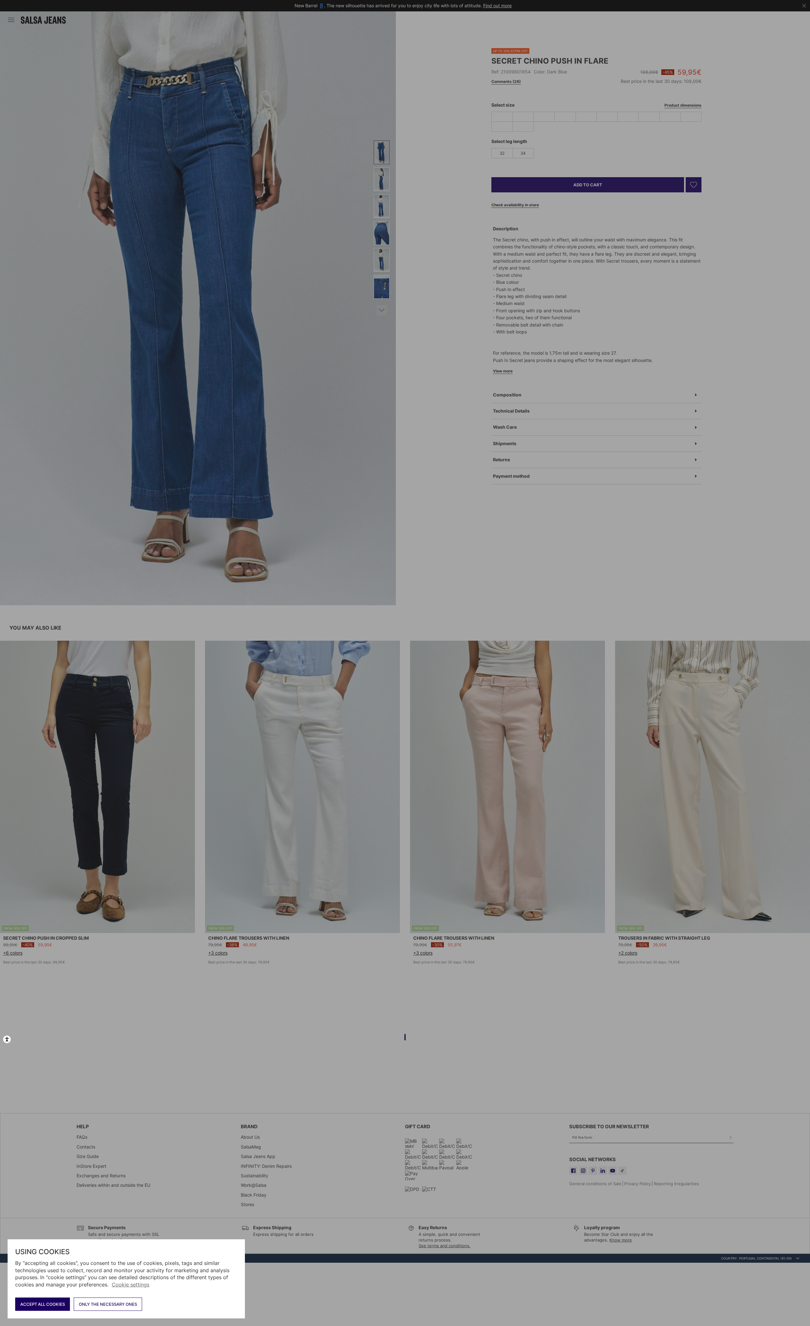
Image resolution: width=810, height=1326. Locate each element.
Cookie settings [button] (130, 1284)
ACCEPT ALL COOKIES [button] (42, 1304)
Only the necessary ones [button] (108, 1304)
